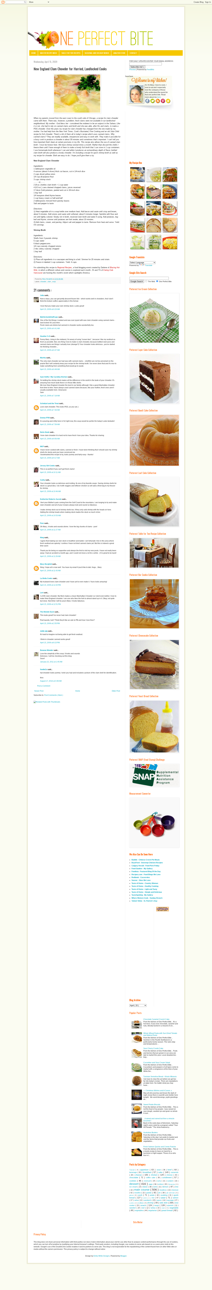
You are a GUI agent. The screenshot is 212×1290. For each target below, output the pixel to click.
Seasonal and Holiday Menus (97, 52)
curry (159, 1181)
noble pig (44, 631)
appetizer (145, 1169)
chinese (169, 1175)
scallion (132, 1203)
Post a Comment (43, 686)
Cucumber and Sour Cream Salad (156, 1063)
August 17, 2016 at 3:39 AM (51, 681)
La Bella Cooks (46, 578)
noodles (137, 1193)
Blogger (123, 1256)
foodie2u (44, 669)
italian (145, 1187)
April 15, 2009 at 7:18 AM (50, 396)
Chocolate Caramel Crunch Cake (156, 1019)
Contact (133, 52)
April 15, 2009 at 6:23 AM (50, 309)
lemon (166, 1187)
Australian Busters (150, 1133)
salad (163, 1197)
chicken (155, 1175)
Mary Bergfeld (46, 564)
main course (142, 1189)
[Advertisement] (106, 14)
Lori (42, 593)
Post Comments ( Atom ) (53, 695)
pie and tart (170, 1193)
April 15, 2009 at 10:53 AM (50, 515)
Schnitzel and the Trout (49, 403)
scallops (141, 1203)
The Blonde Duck (47, 612)
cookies (133, 1181)
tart (143, 1208)
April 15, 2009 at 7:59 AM (50, 424)
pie (159, 1193)
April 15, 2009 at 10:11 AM (50, 472)
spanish (170, 1205)
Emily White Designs (102, 1256)
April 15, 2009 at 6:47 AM (50, 350)
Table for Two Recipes (70, 52)
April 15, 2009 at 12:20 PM (50, 585)
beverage (133, 1172)
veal (163, 1208)
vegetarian (152, 1210)
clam (49, 281)
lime (176, 1187)
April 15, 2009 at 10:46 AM (50, 491)
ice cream (133, 1187)
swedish (133, 1208)
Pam (42, 523)
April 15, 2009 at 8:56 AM (50, 439)
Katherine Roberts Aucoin (51, 499)
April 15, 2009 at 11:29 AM (50, 556)
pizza (131, 1195)
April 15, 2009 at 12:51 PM (50, 604)
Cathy (42, 480)
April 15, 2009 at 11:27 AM (50, 530)
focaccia (172, 1184)
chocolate (134, 1177)
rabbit (145, 1198)
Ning (42, 538)
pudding (164, 1195)
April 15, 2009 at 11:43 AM (50, 571)
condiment (167, 1177)
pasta (149, 1192)
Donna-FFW (45, 418)
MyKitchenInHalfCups (49, 317)
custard (170, 1181)
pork (140, 1195)
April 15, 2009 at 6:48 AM (50, 369)
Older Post (116, 691)
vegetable (173, 1208)
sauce (159, 1200)
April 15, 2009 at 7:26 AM (50, 410)
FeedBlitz (150, 70)
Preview (132, 70)
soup (54, 281)
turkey (153, 1208)
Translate (148, 265)
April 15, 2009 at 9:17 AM (50, 458)
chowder (43, 281)
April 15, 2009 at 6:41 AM (50, 328)
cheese (139, 1175)
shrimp (150, 1203)
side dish (164, 1203)
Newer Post (38, 691)
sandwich (148, 1200)
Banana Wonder (47, 650)
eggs (151, 1184)
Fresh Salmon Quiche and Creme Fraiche (159, 1147)
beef (170, 1169)
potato (152, 1195)
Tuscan (132, 1170)
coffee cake (151, 1178)
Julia (42, 295)
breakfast (147, 1172)
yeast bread (167, 1210)
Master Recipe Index (48, 52)
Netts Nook (45, 432)
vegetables (139, 1210)
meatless (163, 1190)
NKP (42, 446)
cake (160, 1172)
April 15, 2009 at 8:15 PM (50, 643)
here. (159, 97)
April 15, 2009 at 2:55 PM (50, 623)
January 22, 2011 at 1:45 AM (51, 662)
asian (159, 1170)
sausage (170, 1200)
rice (153, 1198)
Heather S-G (45, 336)
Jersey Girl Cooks (47, 466)
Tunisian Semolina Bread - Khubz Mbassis (160, 1077)
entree (161, 1184)
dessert (134, 1183)
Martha (43, 358)
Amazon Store (119, 52)
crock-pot (148, 1181)
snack (144, 1205)
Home (33, 52)
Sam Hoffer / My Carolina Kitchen (54, 377)
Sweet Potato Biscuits (151, 1105)
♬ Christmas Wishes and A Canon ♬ (157, 1091)
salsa (136, 1200)
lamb (155, 1187)
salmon (175, 1198)
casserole (174, 1172)
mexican (175, 1190)
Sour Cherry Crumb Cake (153, 1048)
